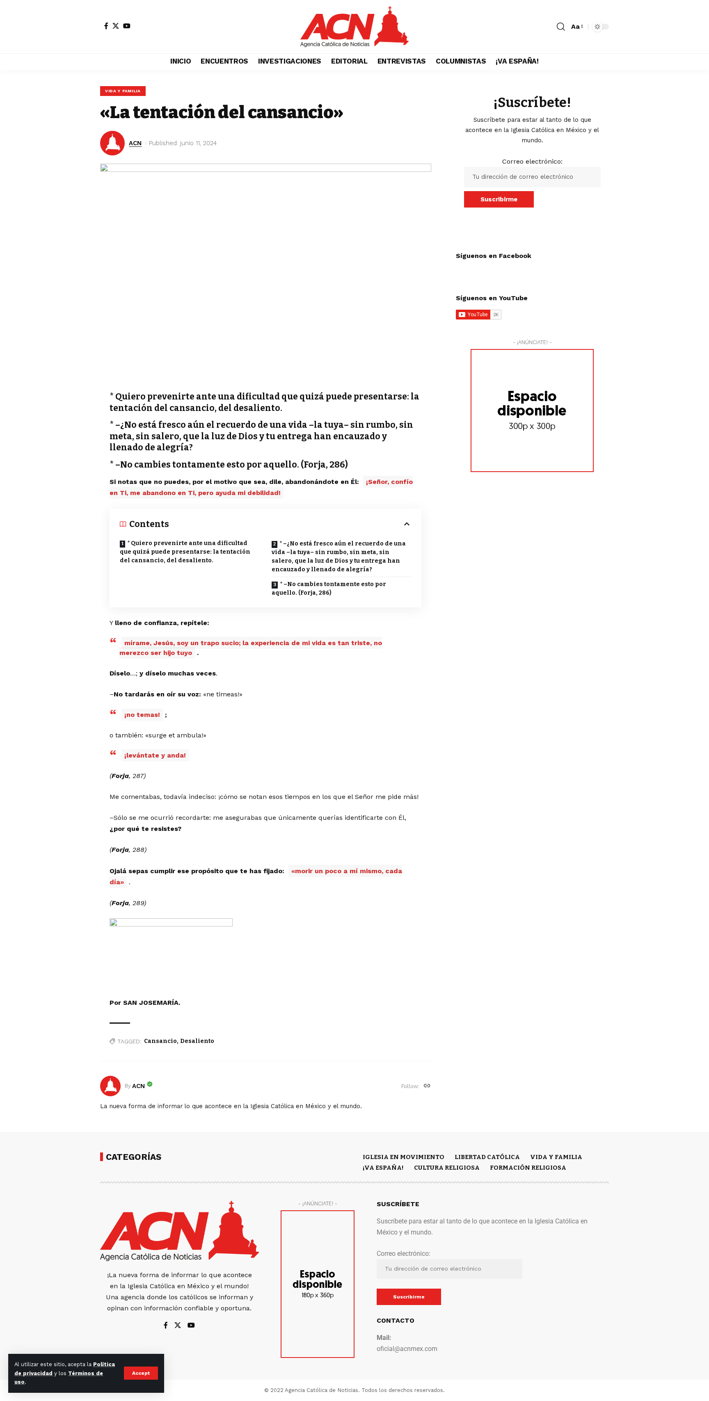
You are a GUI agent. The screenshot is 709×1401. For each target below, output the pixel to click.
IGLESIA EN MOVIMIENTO (403, 1157)
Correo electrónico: (532, 161)
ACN (135, 143)
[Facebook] (106, 26)
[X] (115, 26)
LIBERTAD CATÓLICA (487, 1157)
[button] (141, 1373)
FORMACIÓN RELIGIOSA (528, 1167)
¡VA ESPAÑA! (383, 1167)
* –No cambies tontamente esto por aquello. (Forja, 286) (329, 588)
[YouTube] (127, 26)
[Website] (427, 1086)
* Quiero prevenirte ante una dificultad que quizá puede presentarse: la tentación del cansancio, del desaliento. (185, 552)
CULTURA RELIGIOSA (447, 1167)
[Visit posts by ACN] (110, 1086)
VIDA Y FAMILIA (123, 91)
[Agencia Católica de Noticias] (354, 26)
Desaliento (197, 1041)
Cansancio (160, 1041)
